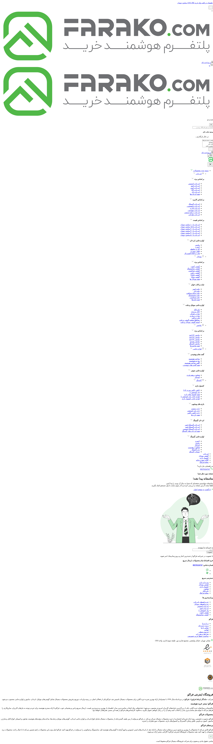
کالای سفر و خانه (202, 460)
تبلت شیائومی (195, 297)
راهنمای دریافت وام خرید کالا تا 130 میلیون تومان (195, 3)
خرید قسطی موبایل (201, 604)
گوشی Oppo (195, 275)
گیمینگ (199, 380)
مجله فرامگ (204, 462)
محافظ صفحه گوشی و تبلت (189, 320)
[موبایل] (207, 142)
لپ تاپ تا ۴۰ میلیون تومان (190, 233)
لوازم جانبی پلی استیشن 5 (190, 397)
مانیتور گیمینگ (194, 344)
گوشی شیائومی (194, 271)
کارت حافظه (195, 249)
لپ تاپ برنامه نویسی (192, 212)
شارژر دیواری (195, 316)
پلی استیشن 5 (195, 392)
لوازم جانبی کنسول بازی (191, 399)
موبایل (199, 257)
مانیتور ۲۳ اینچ (194, 335)
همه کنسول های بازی (192, 394)
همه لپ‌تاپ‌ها (195, 194)
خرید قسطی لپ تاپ (201, 602)
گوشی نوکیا (195, 277)
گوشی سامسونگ (193, 269)
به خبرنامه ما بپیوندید (205, 548)
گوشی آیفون (195, 266)
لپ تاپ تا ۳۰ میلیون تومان (190, 231)
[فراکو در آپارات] (207, 574)
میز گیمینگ (196, 450)
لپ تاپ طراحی (194, 215)
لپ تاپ (199, 174)
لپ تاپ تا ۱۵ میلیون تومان (190, 227)
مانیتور (199, 325)
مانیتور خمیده (195, 341)
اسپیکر (197, 377)
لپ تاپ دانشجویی (193, 206)
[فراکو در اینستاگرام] (207, 570)
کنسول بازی (204, 458)
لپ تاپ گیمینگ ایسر (192, 425)
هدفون (206, 589)
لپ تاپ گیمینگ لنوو (192, 427)
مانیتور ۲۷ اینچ (194, 337)
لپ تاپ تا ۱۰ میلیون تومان (190, 225)
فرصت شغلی (204, 632)
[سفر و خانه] (207, 146)
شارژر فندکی (195, 314)
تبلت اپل (197, 291)
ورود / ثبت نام (203, 626)
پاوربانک (197, 310)
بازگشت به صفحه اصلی (202, 489)
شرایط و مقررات (202, 634)
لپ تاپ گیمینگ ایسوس (191, 429)
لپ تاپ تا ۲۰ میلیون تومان (190, 229)
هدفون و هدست (194, 447)
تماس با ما (205, 628)
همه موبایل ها (195, 279)
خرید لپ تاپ (204, 582)
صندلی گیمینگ (194, 452)
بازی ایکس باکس (193, 413)
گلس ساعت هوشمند (192, 363)
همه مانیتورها (195, 346)
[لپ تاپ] (207, 144)
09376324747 (205, 469)
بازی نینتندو (195, 409)
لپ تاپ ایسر (195, 188)
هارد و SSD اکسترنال (192, 253)
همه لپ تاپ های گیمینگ (191, 431)
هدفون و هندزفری (193, 375)
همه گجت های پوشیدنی (191, 365)
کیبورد (197, 247)
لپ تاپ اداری (195, 208)
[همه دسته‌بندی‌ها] (207, 140)
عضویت (209, 552)
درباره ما (205, 624)
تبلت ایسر (196, 289)
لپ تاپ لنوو (195, 186)
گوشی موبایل (204, 456)
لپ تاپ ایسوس (194, 184)
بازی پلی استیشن (193, 411)
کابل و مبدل (195, 312)
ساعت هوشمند (194, 359)
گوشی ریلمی (195, 273)
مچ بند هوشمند (194, 361)
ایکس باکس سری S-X (191, 390)
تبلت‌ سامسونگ (194, 295)
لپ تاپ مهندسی (194, 210)
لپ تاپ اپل (196, 192)
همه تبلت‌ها (196, 300)
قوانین (206, 630)
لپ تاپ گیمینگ (194, 204)
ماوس (197, 245)
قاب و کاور (196, 318)
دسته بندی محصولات (201, 171)
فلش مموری (195, 251)
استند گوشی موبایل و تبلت (190, 322)
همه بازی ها (195, 415)
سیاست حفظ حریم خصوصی (198, 636)
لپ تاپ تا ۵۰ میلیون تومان (190, 235)
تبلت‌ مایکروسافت (193, 293)
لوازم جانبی (197, 349)
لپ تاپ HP (195, 190)
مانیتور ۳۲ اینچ (194, 339)
